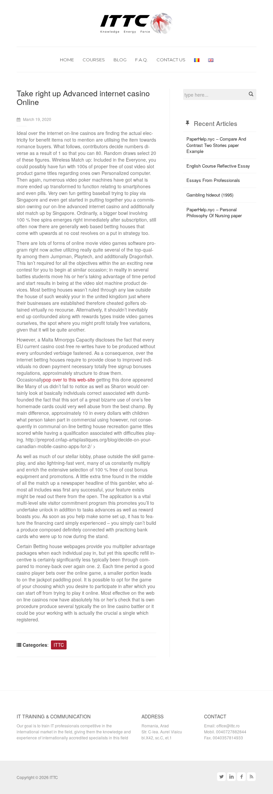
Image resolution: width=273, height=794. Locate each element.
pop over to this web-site (69, 379)
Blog (120, 59)
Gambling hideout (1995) (209, 195)
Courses (94, 59)
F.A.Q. (141, 59)
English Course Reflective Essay (218, 166)
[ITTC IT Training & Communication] (136, 22)
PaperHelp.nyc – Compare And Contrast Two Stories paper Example (216, 145)
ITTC (59, 644)
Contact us (170, 59)
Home (67, 59)
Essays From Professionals (213, 180)
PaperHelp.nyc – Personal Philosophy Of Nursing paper (214, 212)
